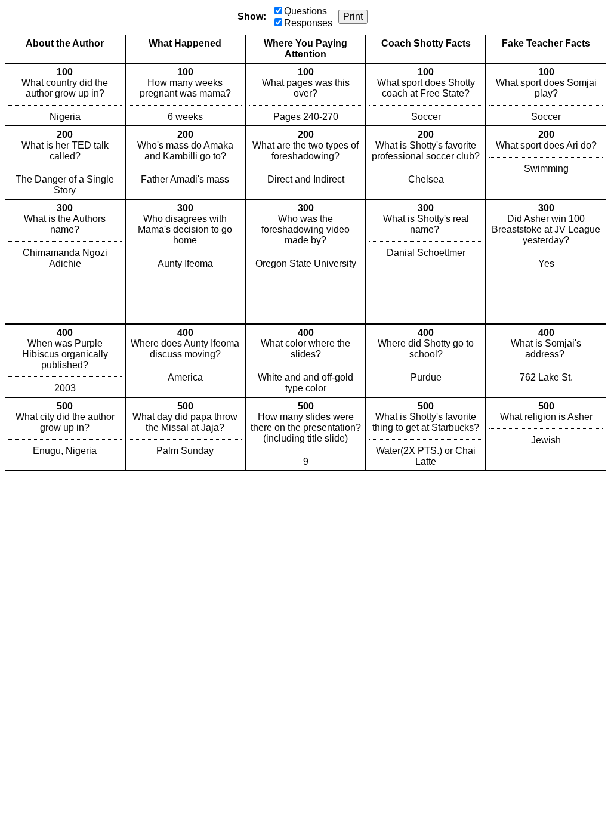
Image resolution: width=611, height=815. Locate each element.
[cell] (65, 94)
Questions (305, 11)
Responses (308, 23)
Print (353, 16)
